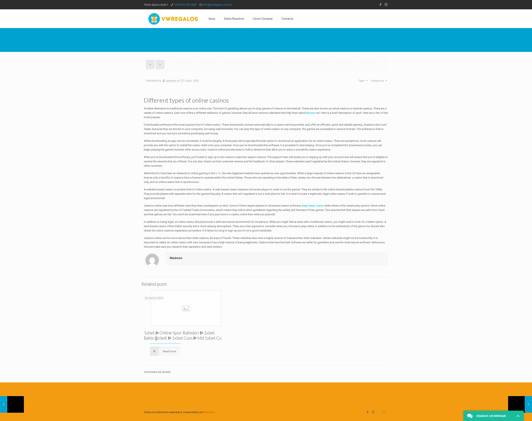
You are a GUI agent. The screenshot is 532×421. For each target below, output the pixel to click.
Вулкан (310, 112)
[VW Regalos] (173, 18)
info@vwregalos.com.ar (217, 4)
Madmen (171, 80)
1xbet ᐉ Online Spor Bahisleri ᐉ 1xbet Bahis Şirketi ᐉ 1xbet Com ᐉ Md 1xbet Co (183, 335)
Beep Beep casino (313, 205)
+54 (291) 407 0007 (185, 4)
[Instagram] (386, 4)
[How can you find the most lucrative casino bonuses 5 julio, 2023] (12, 404)
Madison (209, 412)
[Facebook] (380, 4)
